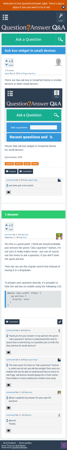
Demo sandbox (25, 443)
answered (8, 235)
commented (10, 180)
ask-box (19, 164)
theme (35, 164)
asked (7, 73)
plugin (27, 164)
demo (16, 7)
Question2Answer (19, 447)
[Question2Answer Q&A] (33, 26)
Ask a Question (28, 39)
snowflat (9, 164)
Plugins (26, 73)
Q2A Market (20, 446)
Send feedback (9, 443)
